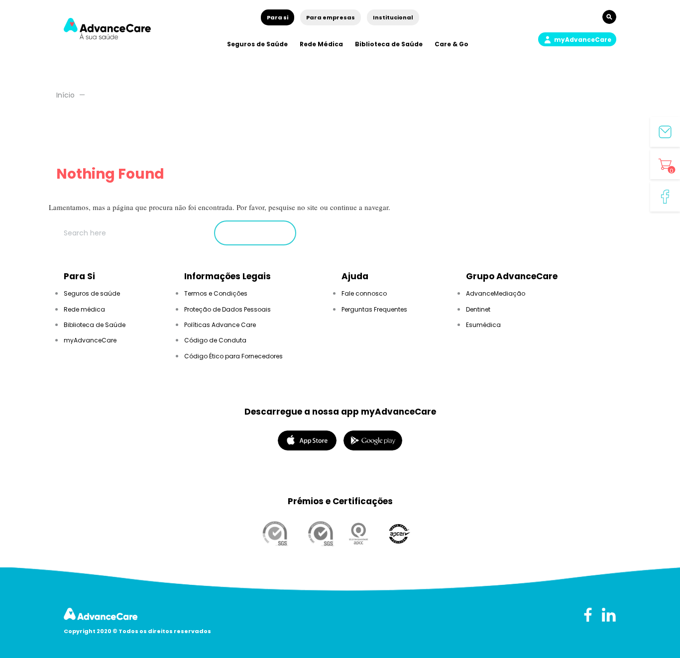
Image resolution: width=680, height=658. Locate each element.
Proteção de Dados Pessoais (227, 309)
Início (65, 95)
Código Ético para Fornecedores (233, 356)
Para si (277, 17)
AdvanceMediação (495, 293)
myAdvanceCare (90, 340)
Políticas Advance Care (220, 325)
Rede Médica (321, 44)
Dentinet (478, 309)
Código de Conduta (215, 340)
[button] (577, 39)
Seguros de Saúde (257, 44)
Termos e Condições (215, 293)
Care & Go (451, 44)
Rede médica (84, 309)
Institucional (393, 17)
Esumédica (483, 325)
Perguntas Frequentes (374, 309)
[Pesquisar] (255, 232)
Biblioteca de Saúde (389, 44)
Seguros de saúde (92, 293)
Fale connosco (364, 293)
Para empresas (330, 17)
